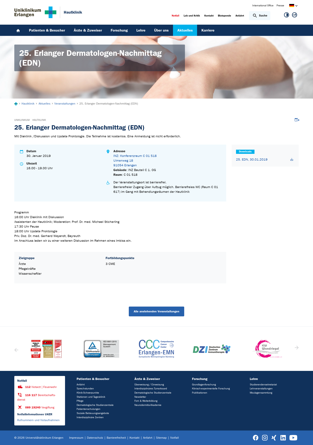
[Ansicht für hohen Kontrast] (286, 15)
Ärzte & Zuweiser (147, 379)
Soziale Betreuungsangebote (93, 413)
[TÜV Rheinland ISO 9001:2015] (46, 349)
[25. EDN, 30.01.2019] (291, 159)
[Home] (18, 30)
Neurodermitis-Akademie (147, 405)
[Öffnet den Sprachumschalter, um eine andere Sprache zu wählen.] (291, 6)
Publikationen (199, 392)
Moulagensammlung (261, 392)
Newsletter (140, 396)
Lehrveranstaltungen (261, 388)
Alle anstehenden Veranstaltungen (156, 311)
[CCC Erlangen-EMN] (101, 349)
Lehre (254, 379)
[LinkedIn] (283, 438)
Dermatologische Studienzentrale (95, 405)
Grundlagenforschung (204, 384)
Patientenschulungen (88, 409)
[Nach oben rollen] (306, 437)
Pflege (80, 400)
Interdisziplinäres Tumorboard (150, 388)
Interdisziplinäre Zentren (90, 417)
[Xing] (274, 438)
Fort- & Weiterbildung (145, 400)
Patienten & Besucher (93, 379)
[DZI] (156, 349)
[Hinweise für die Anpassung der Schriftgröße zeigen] (294, 15)
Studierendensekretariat (263, 384)
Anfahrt (81, 384)
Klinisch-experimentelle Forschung (211, 388)
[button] (296, 349)
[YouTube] (293, 438)
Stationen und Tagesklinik (91, 396)
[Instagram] (265, 438)
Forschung (199, 379)
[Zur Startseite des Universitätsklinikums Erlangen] (35, 12)
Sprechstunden (85, 388)
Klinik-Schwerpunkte (88, 392)
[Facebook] (255, 438)
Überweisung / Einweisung (149, 384)
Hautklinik (39, 120)
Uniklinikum (22, 120)
